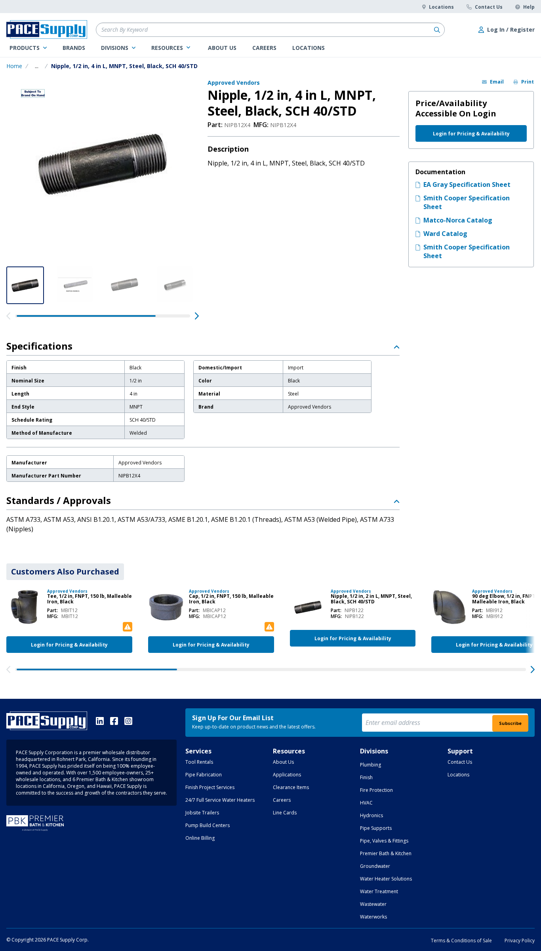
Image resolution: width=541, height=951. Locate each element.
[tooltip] (36, 66)
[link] (28, 48)
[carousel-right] (197, 316)
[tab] (65, 571)
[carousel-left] (8, 316)
